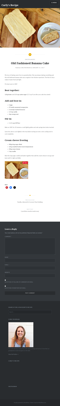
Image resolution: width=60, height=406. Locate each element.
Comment (8, 236)
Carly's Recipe (10, 5)
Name (7, 257)
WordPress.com (42, 402)
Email (7, 264)
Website (7, 272)
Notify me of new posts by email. (15, 288)
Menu (55, 2)
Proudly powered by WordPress (21, 402)
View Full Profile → (13, 354)
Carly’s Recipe (13, 361)
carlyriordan (26, 67)
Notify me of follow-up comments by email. (19, 282)
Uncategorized (30, 59)
